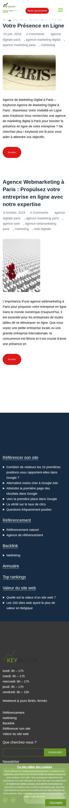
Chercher (55, 752)
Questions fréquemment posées (28, 509)
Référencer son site (20, 457)
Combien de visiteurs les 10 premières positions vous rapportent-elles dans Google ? (33, 472)
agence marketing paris (19, 45)
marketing (48, 45)
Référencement (17, 520)
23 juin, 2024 (12, 34)
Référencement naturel (22, 530)
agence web (11, 223)
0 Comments (35, 34)
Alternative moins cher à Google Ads (32, 483)
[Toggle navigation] (60, 9)
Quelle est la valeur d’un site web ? (31, 597)
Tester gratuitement (37, 10)
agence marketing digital (43, 39)
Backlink (10, 545)
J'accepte (55, 802)
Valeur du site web (19, 588)
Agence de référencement (24, 535)
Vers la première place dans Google (31, 499)
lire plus (12, 152)
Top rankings (14, 577)
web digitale (42, 229)
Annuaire (11, 566)
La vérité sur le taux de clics (26, 504)
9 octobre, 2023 (14, 212)
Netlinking (13, 555)
